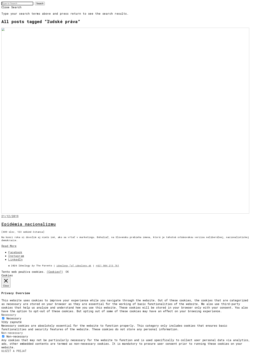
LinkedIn (15, 259)
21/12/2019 (10, 216)
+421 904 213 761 (107, 265)
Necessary (14, 318)
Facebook (15, 252)
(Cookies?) (55, 271)
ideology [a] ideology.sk (73, 265)
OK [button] (67, 271)
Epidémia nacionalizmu (28, 224)
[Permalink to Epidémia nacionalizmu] (125, 212)
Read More (9, 246)
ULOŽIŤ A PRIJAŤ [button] (14, 351)
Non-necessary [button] (12, 333)
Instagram (16, 256)
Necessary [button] (8, 314)
